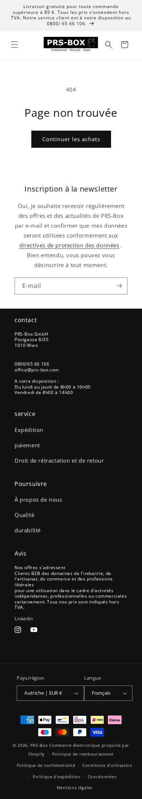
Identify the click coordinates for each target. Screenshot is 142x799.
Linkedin (24, 618)
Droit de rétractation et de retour (59, 460)
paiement (27, 445)
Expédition (29, 429)
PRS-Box (39, 745)
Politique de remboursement (83, 754)
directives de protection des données (69, 245)
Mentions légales (74, 787)
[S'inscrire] (119, 285)
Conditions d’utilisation (107, 765)
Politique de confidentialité (46, 765)
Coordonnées (102, 776)
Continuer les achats (71, 139)
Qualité (24, 514)
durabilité (28, 530)
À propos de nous (38, 499)
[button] (15, 44)
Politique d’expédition (56, 776)
